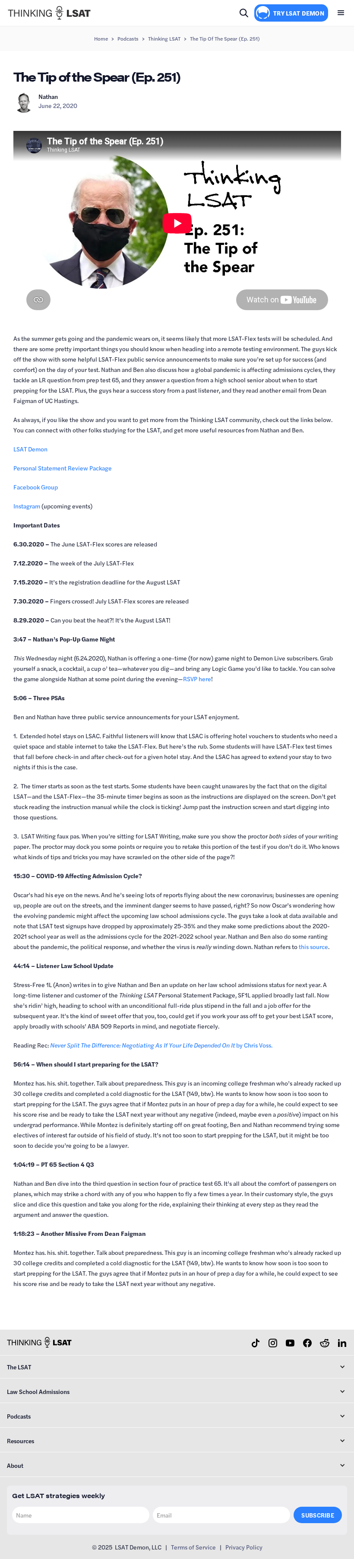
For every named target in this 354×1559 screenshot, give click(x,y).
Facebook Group (35, 487)
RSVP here (197, 678)
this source (313, 946)
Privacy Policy (243, 1547)
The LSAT (19, 1366)
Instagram (26, 506)
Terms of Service (193, 1547)
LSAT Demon (30, 449)
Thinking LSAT (164, 38)
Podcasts (128, 38)
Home (101, 38)
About (15, 1465)
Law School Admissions (38, 1391)
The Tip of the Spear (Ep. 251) (225, 38)
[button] (341, 13)
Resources (20, 1440)
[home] (49, 12)
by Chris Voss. (161, 1045)
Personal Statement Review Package (62, 468)
